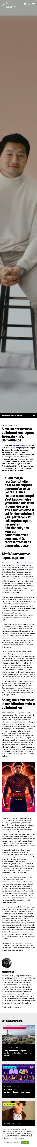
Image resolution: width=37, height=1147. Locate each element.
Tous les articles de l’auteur (11, 1007)
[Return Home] (9, 4)
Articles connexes (12, 1021)
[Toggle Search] (29, 4)
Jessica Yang (12, 425)
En (25, 4)
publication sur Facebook (23, 563)
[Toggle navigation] (33, 4)
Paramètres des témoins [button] (11, 1142)
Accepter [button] (25, 1142)
